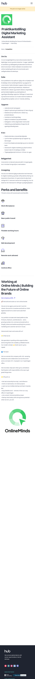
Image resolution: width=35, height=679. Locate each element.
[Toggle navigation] (31, 3)
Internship (14, 43)
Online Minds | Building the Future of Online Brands (16, 41)
